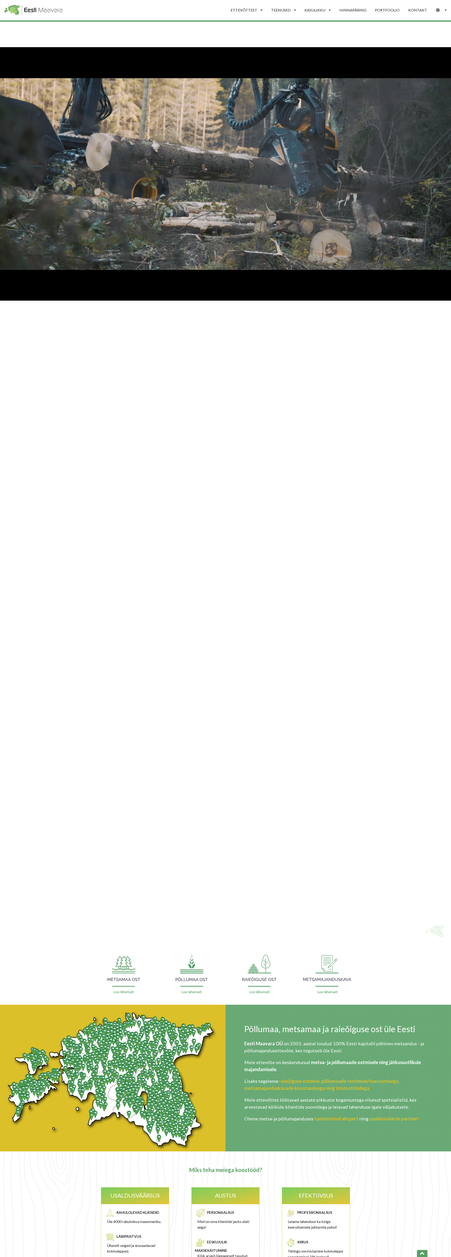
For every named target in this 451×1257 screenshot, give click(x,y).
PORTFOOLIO (387, 10)
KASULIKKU (314, 10)
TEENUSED (281, 10)
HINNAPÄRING (352, 10)
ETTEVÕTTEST (244, 10)
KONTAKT (417, 10)
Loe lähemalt (123, 991)
